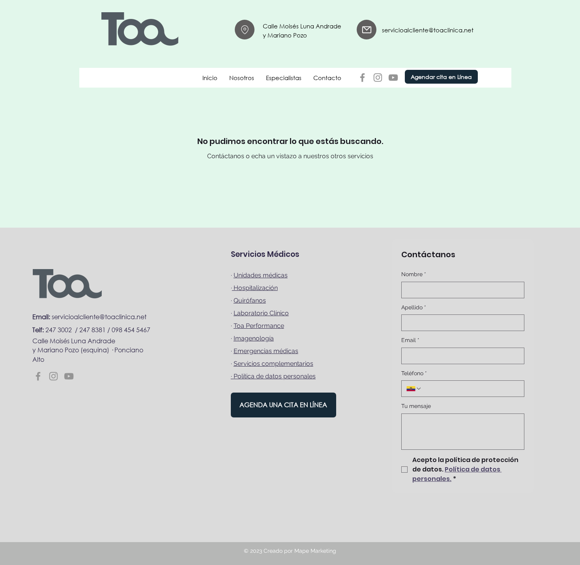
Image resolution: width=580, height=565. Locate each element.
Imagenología (254, 338)
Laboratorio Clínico (261, 313)
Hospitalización (255, 288)
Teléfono (414, 373)
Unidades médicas (261, 275)
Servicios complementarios (273, 363)
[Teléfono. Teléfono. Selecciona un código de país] (413, 388)
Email (410, 340)
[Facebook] (362, 77)
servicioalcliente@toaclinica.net (427, 30)
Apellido (413, 307)
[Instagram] (378, 77)
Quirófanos (250, 300)
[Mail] (244, 29)
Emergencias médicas (266, 351)
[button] (241, 78)
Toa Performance (259, 325)
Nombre (413, 274)
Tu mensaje (416, 406)
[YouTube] (393, 77)
